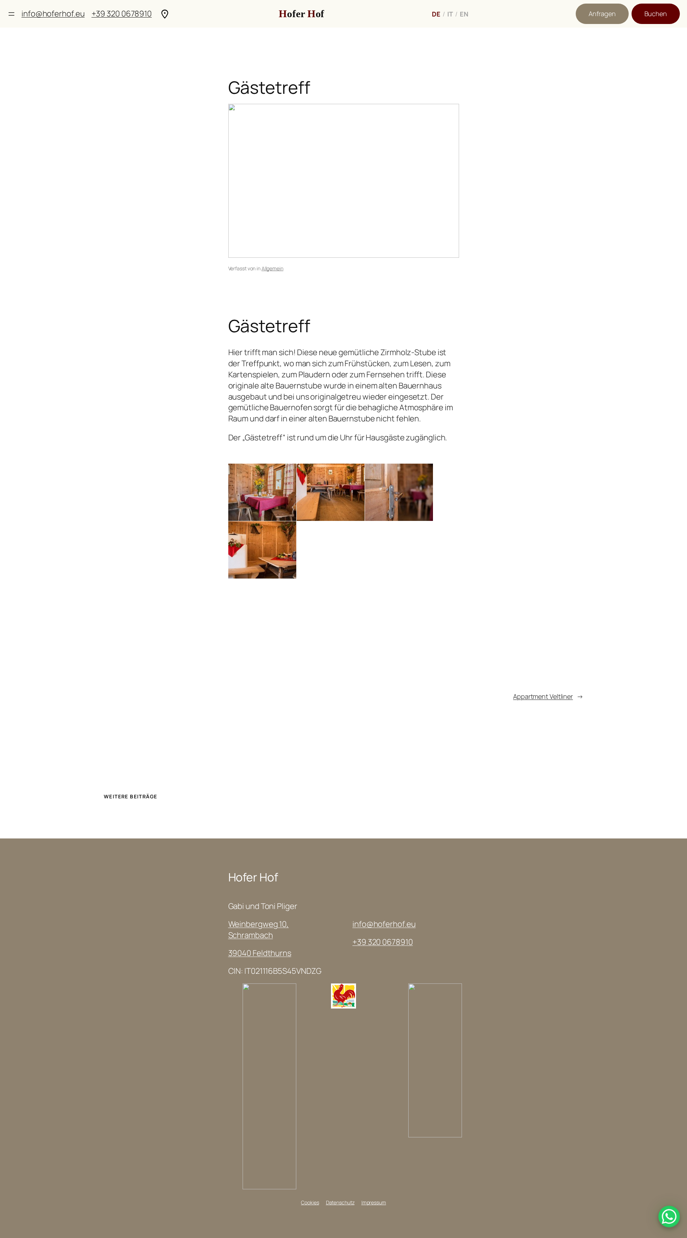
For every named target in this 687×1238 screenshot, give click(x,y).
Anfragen (602, 13)
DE (436, 14)
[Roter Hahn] (343, 1005)
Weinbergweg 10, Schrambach (258, 929)
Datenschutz (340, 1202)
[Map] (165, 14)
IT (450, 14)
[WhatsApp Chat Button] (669, 1216)
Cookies (310, 1202)
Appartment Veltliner (543, 696)
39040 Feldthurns (259, 953)
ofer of (301, 13)
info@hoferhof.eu (52, 13)
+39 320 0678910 (122, 13)
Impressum (373, 1202)
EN (464, 14)
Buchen (655, 13)
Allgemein (272, 268)
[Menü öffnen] (11, 14)
